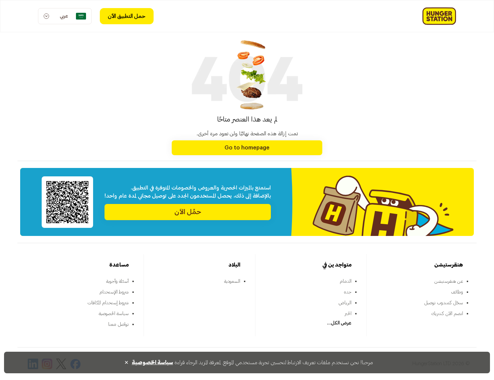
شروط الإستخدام (114, 292)
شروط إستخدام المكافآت (108, 303)
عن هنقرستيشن (448, 281)
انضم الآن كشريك (447, 313)
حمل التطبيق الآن (127, 16)
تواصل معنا (118, 324)
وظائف (457, 292)
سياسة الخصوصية (114, 313)
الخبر (348, 313)
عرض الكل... (339, 323)
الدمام (346, 281)
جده (348, 292)
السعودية (232, 281)
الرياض (345, 303)
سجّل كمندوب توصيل (443, 303)
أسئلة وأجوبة (117, 281)
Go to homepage (247, 147)
